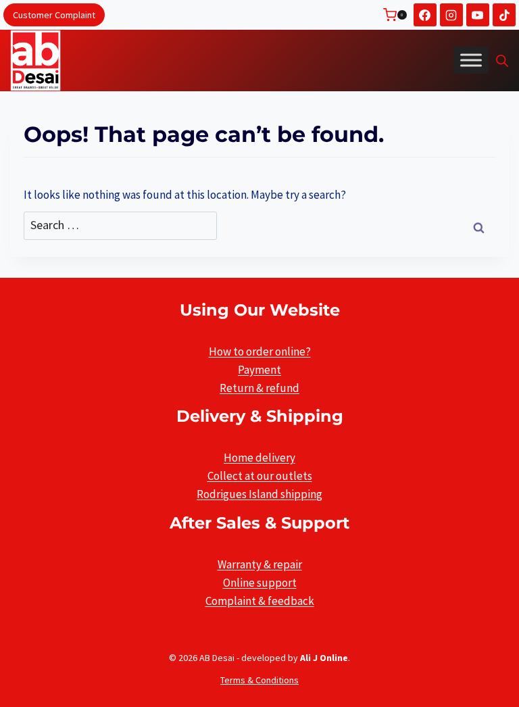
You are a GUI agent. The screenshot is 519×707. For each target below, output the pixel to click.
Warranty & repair (260, 564)
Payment (259, 369)
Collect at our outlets (259, 475)
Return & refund (259, 388)
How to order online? (260, 351)
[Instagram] (451, 14)
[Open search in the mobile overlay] (502, 61)
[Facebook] (425, 14)
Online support (260, 582)
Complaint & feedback (259, 600)
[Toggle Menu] (471, 60)
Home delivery (259, 457)
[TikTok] (504, 14)
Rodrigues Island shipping (259, 494)
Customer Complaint (54, 15)
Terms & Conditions (259, 680)
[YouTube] (477, 14)
